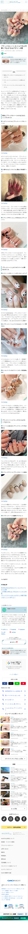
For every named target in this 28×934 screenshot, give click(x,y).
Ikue (26, 722)
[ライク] (26, 1)
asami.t (25, 730)
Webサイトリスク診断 (13, 890)
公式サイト (5, 629)
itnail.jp (5, 153)
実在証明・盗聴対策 (5, 894)
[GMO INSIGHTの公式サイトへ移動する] (14, 879)
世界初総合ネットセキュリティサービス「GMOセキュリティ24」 (13, 888)
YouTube (13, 632)
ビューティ (15, 10)
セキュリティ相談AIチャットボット (7, 892)
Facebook (13, 629)
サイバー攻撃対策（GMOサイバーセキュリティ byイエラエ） (12, 896)
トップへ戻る (13, 674)
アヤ (26, 754)
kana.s (26, 746)
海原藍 (26, 781)
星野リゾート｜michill (21, 804)
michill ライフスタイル (23, 773)
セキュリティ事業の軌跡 (5, 899)
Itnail (5, 53)
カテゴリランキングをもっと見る (14, 758)
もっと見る (14, 808)
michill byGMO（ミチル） (6, 10)
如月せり (25, 796)
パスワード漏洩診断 (5, 890)
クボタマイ (25, 738)
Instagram (22, 629)
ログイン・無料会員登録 (14, 827)
